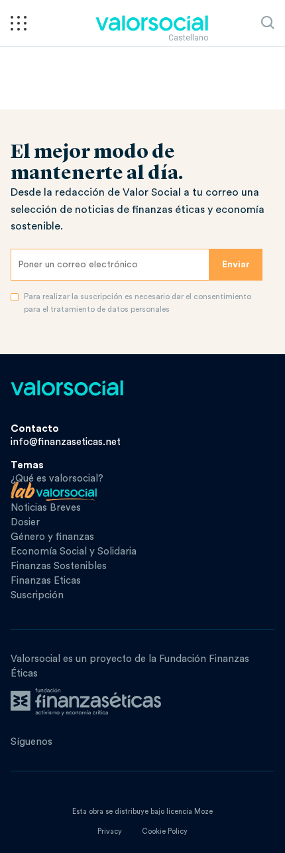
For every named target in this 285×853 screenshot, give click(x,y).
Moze (203, 811)
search (267, 22)
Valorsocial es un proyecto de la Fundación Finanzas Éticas (130, 666)
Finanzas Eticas (46, 581)
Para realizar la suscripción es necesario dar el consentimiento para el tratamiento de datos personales (137, 303)
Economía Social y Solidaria (74, 552)
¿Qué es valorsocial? (57, 479)
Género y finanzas (52, 537)
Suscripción (37, 595)
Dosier (25, 522)
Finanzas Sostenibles (59, 566)
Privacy (109, 831)
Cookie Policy (165, 831)
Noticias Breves (46, 508)
